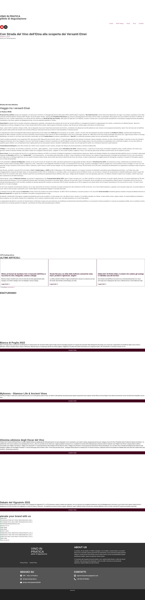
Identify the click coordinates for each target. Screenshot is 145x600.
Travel (128, 23)
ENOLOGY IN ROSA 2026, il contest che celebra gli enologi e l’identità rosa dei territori (121, 275)
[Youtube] (2, 27)
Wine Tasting (119, 23)
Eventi (111, 23)
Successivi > (11, 287)
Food (134, 23)
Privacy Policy (24, 562)
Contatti (141, 23)
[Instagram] (6, 27)
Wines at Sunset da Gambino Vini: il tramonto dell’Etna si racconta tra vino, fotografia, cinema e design (23, 275)
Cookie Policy (33, 562)
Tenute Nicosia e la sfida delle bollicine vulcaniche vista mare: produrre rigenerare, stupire (71, 275)
